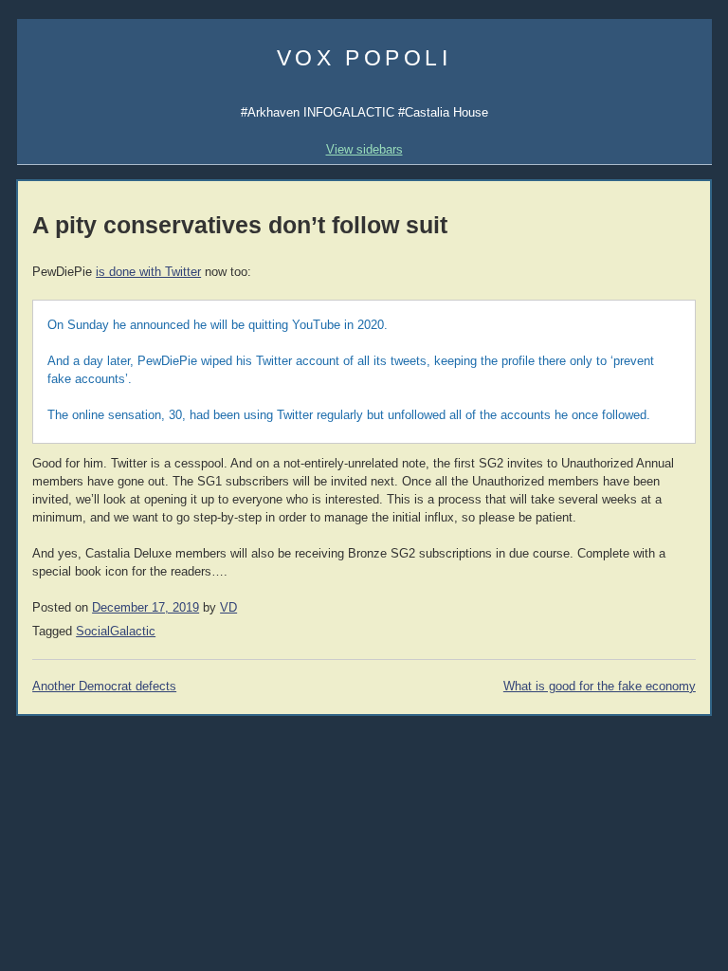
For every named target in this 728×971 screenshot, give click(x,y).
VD (228, 607)
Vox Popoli (364, 58)
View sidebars (364, 149)
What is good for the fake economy (599, 686)
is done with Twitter (148, 272)
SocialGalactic (115, 631)
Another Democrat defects (104, 686)
